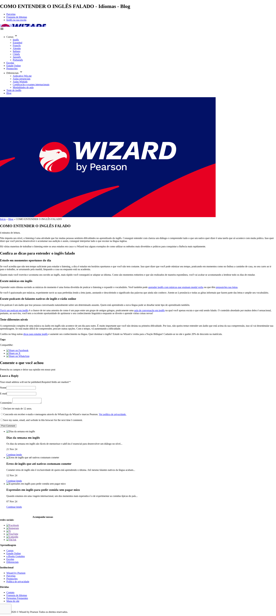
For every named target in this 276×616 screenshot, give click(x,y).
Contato (10, 592)
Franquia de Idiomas (16, 17)
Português (18, 60)
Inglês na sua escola (16, 20)
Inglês (16, 39)
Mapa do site (12, 601)
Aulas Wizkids (20, 81)
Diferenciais (12, 562)
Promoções (12, 68)
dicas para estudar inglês (35, 334)
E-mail (3, 393)
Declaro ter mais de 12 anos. (17, 408)
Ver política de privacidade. (112, 414)
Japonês (17, 57)
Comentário (6, 402)
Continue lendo (14, 454)
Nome (3, 387)
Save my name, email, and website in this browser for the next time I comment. (43, 420)
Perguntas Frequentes (17, 598)
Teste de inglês (13, 90)
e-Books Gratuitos (15, 556)
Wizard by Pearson (15, 573)
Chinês (16, 54)
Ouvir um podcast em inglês (14, 310)
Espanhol (17, 42)
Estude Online (13, 65)
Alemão (17, 48)
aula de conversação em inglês (149, 310)
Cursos (9, 550)
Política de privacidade (17, 581)
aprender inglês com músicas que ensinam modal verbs (175, 287)
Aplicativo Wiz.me (22, 76)
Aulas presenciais (21, 78)
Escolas (10, 62)
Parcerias (10, 14)
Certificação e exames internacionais (31, 84)
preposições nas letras (227, 287)
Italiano (16, 51)
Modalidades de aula (23, 87)
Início (3, 219)
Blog (8, 93)
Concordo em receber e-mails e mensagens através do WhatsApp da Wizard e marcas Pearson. (64, 414)
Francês (17, 45)
